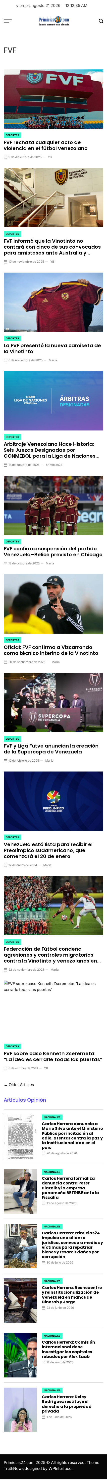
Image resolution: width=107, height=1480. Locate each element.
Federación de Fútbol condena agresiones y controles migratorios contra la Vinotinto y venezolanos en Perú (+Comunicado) (50, 957)
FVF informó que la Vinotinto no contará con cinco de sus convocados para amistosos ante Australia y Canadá (52, 249)
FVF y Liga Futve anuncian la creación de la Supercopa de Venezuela (51, 748)
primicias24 (54, 465)
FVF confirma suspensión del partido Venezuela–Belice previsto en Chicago (53, 551)
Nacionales (52, 1117)
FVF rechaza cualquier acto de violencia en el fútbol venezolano (46, 145)
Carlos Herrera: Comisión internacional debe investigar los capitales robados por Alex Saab (68, 1349)
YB (50, 157)
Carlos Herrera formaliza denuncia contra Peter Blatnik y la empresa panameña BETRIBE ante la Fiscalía (70, 1188)
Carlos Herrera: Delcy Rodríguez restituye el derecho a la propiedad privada (67, 1404)
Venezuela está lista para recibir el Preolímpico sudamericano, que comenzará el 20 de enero (48, 850)
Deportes (12, 135)
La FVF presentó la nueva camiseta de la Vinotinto (52, 348)
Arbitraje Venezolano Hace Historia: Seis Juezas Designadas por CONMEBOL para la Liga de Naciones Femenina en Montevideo (50, 453)
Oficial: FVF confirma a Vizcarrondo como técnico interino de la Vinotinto (51, 650)
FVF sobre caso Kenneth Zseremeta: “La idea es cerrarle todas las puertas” (53, 1056)
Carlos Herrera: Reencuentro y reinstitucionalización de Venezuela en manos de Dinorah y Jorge (72, 1295)
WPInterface (60, 1468)
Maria (53, 360)
